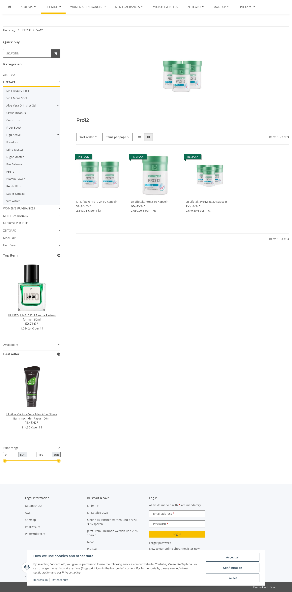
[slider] (5, 461)
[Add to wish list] (117, 157)
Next (50, 299)
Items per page (116, 137)
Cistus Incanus (16, 113)
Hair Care (9, 245)
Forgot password (160, 543)
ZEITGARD (9, 230)
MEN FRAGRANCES (15, 216)
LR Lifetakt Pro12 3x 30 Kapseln (206, 201)
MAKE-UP (9, 238)
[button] (139, 137)
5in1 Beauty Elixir (17, 91)
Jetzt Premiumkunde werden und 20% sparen (112, 533)
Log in (177, 534)
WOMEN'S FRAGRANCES (19, 208)
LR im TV (93, 506)
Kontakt (92, 549)
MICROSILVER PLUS (15, 223)
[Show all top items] (58, 255)
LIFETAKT (9, 82)
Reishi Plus (13, 186)
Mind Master (14, 149)
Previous (13, 299)
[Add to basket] (55, 53)
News (91, 542)
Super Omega (15, 194)
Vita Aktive (13, 201)
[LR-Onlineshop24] (9, 7)
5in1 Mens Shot (16, 98)
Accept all (232, 557)
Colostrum (13, 120)
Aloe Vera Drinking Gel (21, 105)
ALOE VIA (9, 75)
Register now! (191, 548)
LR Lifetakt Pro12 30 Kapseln (149, 201)
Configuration (232, 567)
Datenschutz (60, 579)
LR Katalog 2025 (97, 512)
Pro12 (10, 171)
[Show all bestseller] (58, 354)
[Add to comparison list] (107, 157)
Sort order (86, 137)
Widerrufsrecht (35, 534)
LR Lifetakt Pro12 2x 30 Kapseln (97, 201)
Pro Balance (14, 164)
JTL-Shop (271, 587)
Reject (232, 578)
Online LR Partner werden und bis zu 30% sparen (112, 522)
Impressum (40, 579)
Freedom (12, 142)
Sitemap (30, 520)
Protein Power (15, 179)
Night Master (15, 157)
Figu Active (13, 135)
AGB (28, 512)
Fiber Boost (13, 127)
